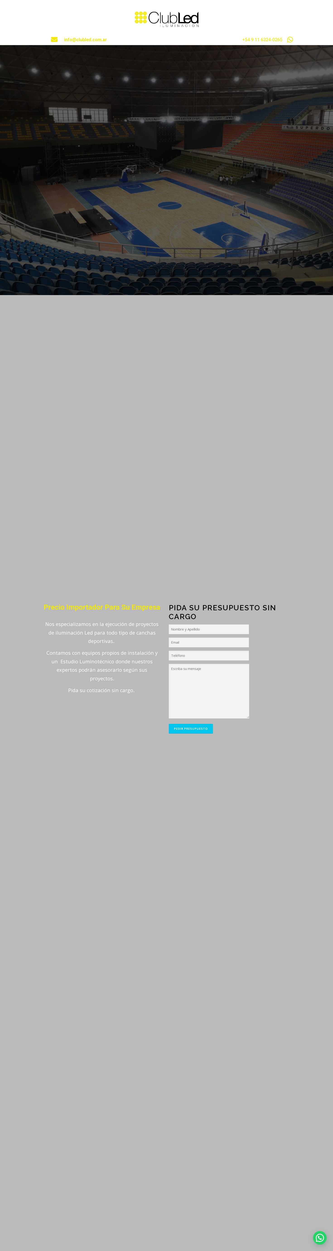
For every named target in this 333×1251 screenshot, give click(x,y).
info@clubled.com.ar (85, 39)
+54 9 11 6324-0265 (262, 39)
